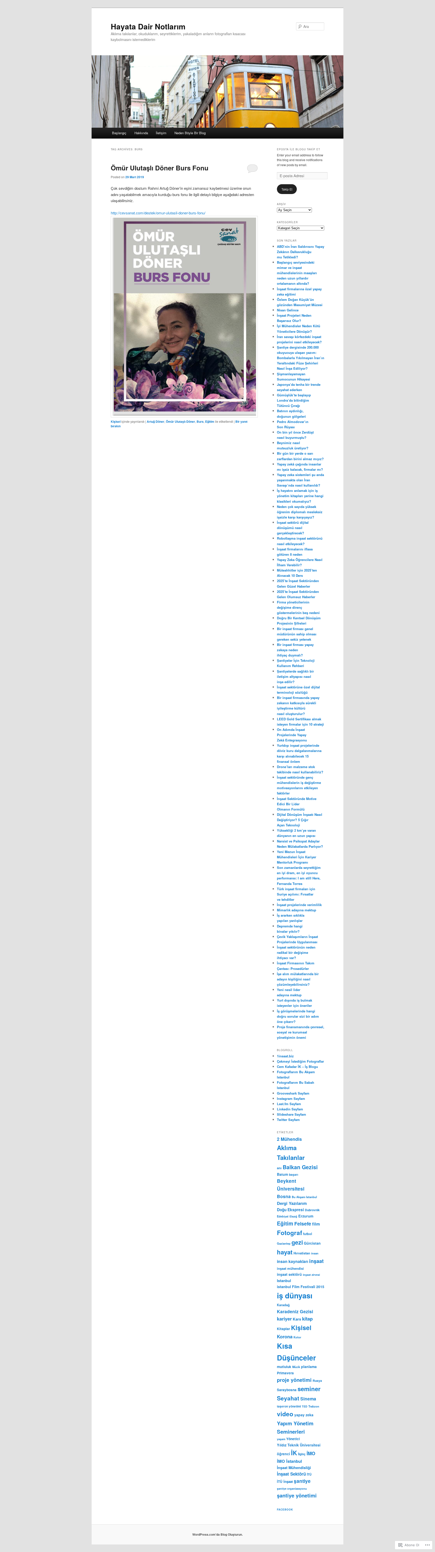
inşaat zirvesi (311, 1275)
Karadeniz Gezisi (295, 1311)
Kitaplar (283, 1328)
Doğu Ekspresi (290, 1209)
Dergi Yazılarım (292, 1203)
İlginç (302, 1454)
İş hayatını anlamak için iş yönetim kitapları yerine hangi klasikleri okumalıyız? (300, 495)
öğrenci (283, 1453)
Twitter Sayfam (288, 1119)
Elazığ (293, 1216)
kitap (307, 1318)
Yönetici (293, 1438)
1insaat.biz (285, 1056)
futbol (307, 1234)
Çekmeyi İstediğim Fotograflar (300, 1061)
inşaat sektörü (289, 1274)
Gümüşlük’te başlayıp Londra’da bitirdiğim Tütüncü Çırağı (294, 400)
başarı (293, 1174)
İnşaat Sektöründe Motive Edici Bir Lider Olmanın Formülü (296, 804)
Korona (285, 1336)
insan (314, 1253)
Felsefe (302, 1223)
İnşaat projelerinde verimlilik (299, 904)
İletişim (161, 132)
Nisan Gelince (288, 310)
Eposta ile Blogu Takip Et (298, 149)
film (316, 1224)
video (285, 1413)
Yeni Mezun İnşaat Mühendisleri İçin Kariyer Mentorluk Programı (296, 857)
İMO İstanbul (289, 1461)
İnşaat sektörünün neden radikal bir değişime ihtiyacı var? (296, 952)
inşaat (316, 1260)
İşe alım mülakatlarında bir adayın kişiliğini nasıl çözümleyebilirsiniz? (298, 979)
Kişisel (116, 421)
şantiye (302, 1481)
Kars (297, 1319)
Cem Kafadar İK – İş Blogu (297, 1066)
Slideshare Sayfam (291, 1114)
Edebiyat (282, 1216)
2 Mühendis (289, 1139)
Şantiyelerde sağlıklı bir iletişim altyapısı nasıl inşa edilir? (295, 676)
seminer (309, 1388)
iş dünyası (294, 1295)
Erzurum (305, 1215)
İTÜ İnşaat (285, 1481)
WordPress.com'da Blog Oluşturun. (217, 1534)
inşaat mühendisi (290, 1268)
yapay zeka (303, 1414)
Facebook (285, 1509)
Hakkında (141, 132)
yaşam (281, 1439)
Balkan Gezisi (300, 1167)
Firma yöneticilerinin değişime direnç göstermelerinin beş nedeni (298, 607)
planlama (309, 1366)
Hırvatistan (302, 1253)
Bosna (284, 1196)
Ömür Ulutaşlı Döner (180, 421)
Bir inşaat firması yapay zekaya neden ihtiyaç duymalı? (295, 649)
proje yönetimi (294, 1379)
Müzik (296, 1367)
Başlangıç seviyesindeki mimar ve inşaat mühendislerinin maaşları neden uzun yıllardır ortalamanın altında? (297, 273)
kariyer (284, 1318)
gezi (297, 1242)
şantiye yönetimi (297, 1495)
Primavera (285, 1373)
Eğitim (209, 421)
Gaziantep (284, 1243)
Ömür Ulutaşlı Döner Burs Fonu (159, 167)
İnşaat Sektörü (291, 1474)
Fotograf (289, 1232)
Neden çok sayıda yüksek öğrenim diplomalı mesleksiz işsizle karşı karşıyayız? (299, 512)
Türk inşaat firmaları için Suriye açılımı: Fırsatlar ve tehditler (296, 894)
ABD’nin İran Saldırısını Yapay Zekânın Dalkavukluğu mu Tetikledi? (300, 251)
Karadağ (283, 1305)
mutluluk (284, 1366)
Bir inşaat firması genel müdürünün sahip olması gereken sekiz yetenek (296, 634)
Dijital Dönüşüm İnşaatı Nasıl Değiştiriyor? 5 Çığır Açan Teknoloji (299, 819)
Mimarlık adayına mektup (296, 910)
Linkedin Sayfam (290, 1109)
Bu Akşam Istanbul (304, 1197)
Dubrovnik (312, 1210)
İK (294, 1452)
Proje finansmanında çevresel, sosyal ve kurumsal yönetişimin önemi (300, 1032)
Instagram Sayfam (291, 1098)
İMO (311, 1453)
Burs (200, 421)
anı (279, 1168)
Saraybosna (287, 1389)
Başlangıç (119, 132)
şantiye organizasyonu (292, 1488)
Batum (282, 1174)
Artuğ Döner (155, 421)
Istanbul (284, 1280)
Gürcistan (312, 1243)
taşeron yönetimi (289, 1406)
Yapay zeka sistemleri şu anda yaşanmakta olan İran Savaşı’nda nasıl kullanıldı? (300, 480)
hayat (285, 1252)
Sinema (308, 1398)
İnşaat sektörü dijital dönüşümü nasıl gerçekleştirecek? (293, 527)
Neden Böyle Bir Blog (190, 132)
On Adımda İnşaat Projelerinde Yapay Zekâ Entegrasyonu (292, 734)
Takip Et (286, 189)
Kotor (297, 1337)
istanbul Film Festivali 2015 (300, 1286)
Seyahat (288, 1398)
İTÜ (309, 1474)
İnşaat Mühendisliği (294, 1467)
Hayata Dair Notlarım (148, 26)
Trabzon (313, 1406)
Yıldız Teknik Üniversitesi (298, 1444)
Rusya (317, 1380)
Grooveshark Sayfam (293, 1093)
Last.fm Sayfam (289, 1103)
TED (304, 1406)
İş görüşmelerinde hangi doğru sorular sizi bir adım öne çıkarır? (298, 1016)
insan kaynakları (292, 1261)
